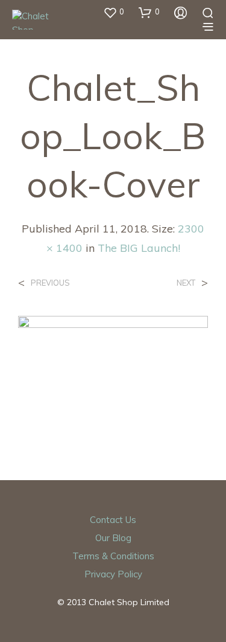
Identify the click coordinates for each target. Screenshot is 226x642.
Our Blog (113, 538)
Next (186, 283)
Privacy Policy (113, 574)
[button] (113, 12)
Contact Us (113, 519)
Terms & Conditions (113, 556)
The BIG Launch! (139, 248)
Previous (50, 283)
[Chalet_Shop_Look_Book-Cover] (113, 373)
